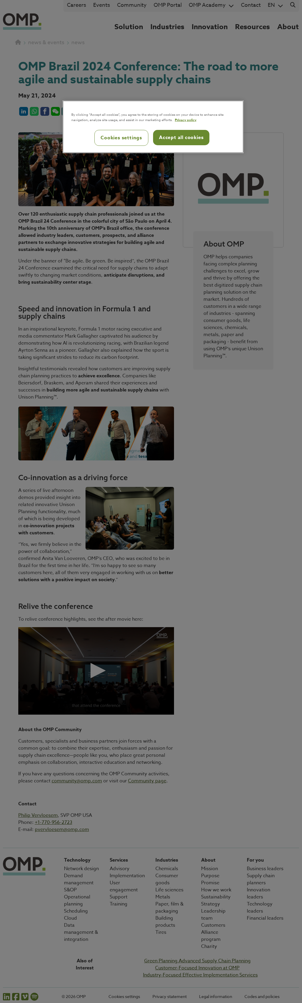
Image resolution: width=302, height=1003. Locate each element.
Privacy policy (185, 120)
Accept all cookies (181, 137)
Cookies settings (121, 137)
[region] (153, 126)
